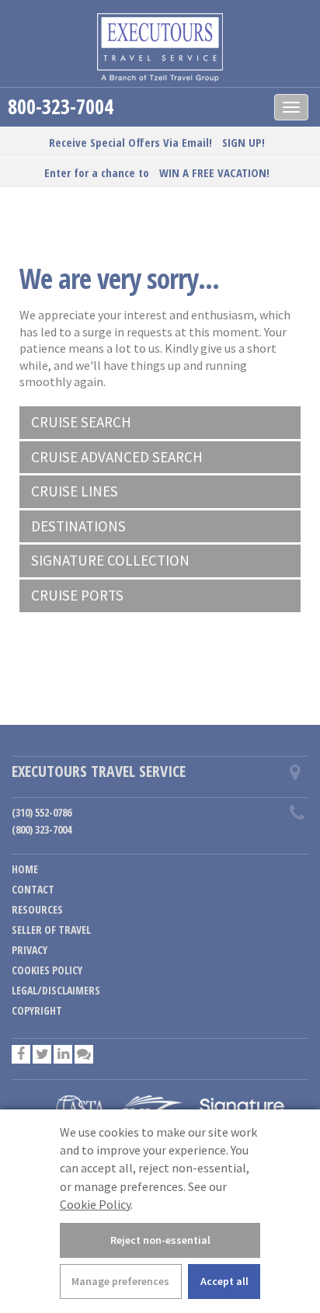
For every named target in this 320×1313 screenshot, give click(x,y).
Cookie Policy (95, 1204)
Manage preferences (120, 1281)
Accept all (224, 1281)
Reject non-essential (160, 1240)
